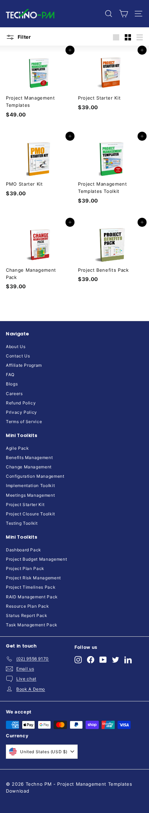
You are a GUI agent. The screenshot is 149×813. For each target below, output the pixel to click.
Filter (23, 37)
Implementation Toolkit (30, 485)
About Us (15, 346)
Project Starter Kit (25, 504)
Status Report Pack (26, 615)
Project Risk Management (33, 577)
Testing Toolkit (22, 523)
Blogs (12, 383)
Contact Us (18, 355)
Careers (14, 393)
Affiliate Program (24, 365)
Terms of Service (24, 421)
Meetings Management (30, 495)
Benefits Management (29, 457)
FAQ (10, 374)
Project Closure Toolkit (30, 513)
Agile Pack (17, 448)
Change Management (29, 466)
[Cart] (123, 13)
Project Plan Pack (25, 568)
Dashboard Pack (23, 549)
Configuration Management (35, 476)
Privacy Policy (21, 412)
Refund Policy (21, 402)
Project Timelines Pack (30, 587)
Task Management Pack (32, 624)
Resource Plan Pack (27, 606)
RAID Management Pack (32, 596)
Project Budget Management (36, 559)
